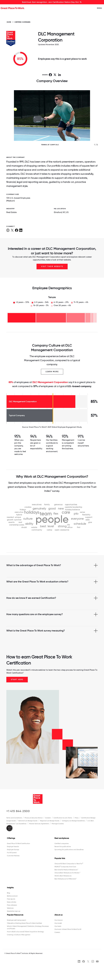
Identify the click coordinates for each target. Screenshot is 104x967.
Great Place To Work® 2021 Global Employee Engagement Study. (55, 427)
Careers (48, 818)
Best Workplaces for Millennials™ (66, 879)
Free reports (11, 899)
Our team (58, 926)
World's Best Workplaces (63, 876)
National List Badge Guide (27, 821)
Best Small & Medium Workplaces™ (66, 870)
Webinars (10, 908)
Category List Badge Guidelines (73, 821)
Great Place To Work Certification (18, 843)
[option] (52, 120)
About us (58, 915)
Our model (58, 923)
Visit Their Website (52, 266)
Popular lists (60, 858)
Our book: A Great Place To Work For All (68, 929)
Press (77, 818)
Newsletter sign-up (13, 911)
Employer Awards (13, 846)
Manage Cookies (58, 823)
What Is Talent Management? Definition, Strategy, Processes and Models (28, 927)
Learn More (52, 372)
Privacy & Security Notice (33, 818)
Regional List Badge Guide (49, 821)
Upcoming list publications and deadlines (69, 849)
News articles (11, 902)
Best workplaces (62, 838)
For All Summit (12, 853)
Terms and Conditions (14, 818)
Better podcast (12, 896)
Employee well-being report (16, 920)
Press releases (12, 905)
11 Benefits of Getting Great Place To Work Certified (24, 923)
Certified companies (62, 843)
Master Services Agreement (39, 823)
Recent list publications (63, 846)
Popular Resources (15, 915)
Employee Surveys (13, 849)
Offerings (11, 838)
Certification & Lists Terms (63, 818)
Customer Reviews (13, 856)
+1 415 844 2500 (18, 811)
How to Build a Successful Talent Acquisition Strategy (25, 932)
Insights (10, 887)
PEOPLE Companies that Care (65, 867)
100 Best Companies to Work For (69, 864)
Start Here (17, 679)
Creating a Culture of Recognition (18, 935)
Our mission (59, 920)
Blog (8, 893)
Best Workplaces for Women (67, 873)
